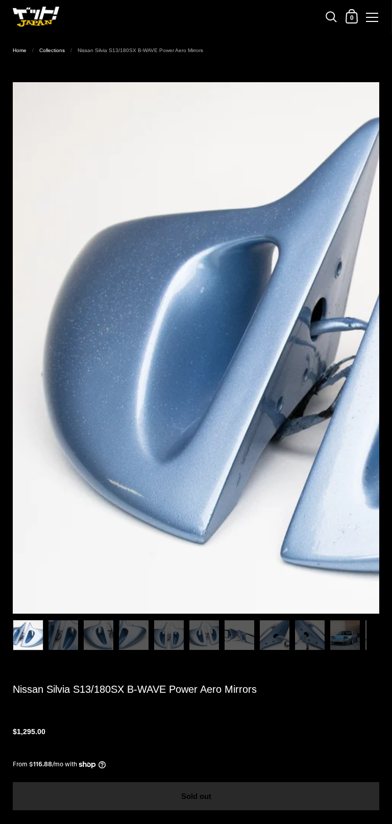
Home (20, 50)
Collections (52, 50)
